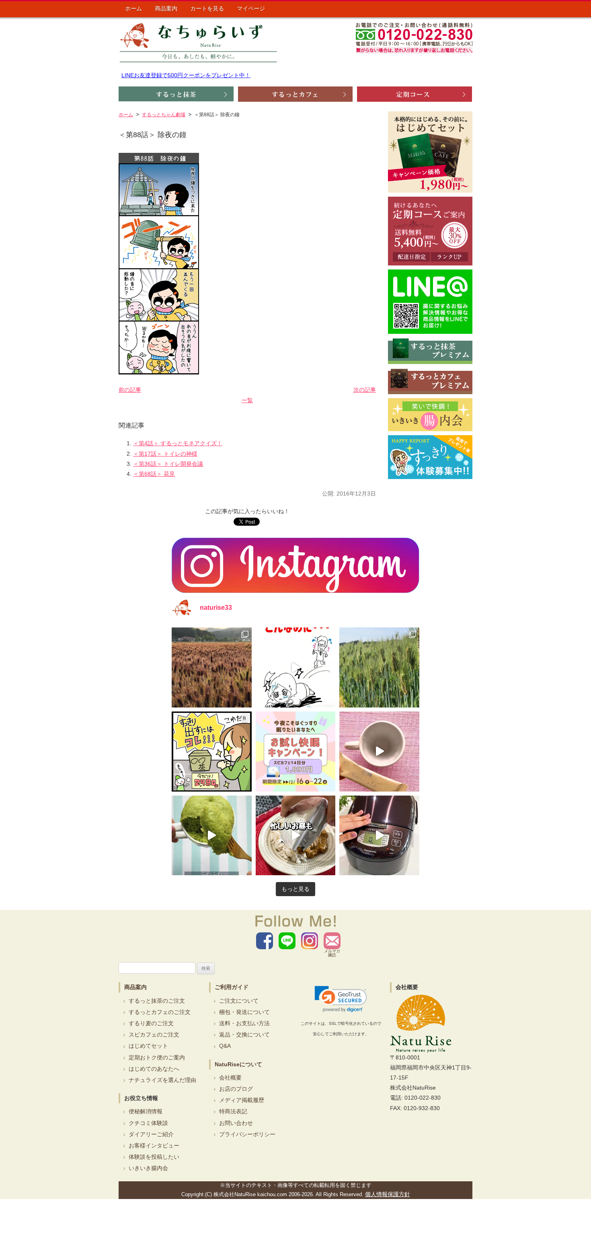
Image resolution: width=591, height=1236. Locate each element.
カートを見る (207, 8)
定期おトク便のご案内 (157, 1057)
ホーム (133, 8)
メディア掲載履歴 (241, 1100)
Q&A (225, 1046)
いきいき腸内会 (148, 1168)
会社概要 (230, 1077)
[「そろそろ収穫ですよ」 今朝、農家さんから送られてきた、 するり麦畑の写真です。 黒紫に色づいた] (212, 667)
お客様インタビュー (154, 1145)
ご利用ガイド (231, 987)
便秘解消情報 (145, 1111)
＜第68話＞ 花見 (154, 474)
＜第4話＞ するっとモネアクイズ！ (177, 443)
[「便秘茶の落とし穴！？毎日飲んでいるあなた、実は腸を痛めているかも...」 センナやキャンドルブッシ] (212, 752)
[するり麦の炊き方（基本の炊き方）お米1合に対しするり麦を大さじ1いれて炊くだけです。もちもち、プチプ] (379, 836)
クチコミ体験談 (148, 1123)
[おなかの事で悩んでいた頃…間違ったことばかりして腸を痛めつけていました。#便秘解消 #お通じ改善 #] (296, 667)
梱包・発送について (244, 1012)
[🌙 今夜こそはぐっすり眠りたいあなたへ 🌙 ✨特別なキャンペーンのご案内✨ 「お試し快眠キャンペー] (296, 752)
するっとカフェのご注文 (160, 1012)
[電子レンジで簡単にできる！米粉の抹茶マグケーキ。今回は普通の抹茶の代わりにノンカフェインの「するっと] (212, 836)
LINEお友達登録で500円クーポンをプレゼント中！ (185, 75)
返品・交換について (244, 1034)
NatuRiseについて (238, 1064)
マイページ (251, 8)
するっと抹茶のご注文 (157, 1000)
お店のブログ (236, 1089)
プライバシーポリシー (247, 1134)
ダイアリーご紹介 (151, 1134)
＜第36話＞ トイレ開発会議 (168, 464)
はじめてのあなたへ (154, 1068)
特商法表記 (233, 1111)
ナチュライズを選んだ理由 (162, 1080)
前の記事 (130, 390)
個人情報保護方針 (387, 1194)
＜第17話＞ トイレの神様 (165, 453)
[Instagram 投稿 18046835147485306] (379, 752)
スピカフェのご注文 (154, 1034)
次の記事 (364, 390)
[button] (341, 999)
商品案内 (166, 8)
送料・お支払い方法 (244, 1023)
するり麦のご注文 (151, 1023)
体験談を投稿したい (154, 1157)
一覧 (247, 400)
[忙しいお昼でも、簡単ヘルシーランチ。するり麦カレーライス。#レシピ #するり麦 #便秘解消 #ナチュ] (296, 836)
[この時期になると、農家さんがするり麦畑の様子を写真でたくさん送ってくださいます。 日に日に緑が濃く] (379, 667)
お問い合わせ (236, 1123)
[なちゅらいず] (198, 42)
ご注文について (239, 1000)
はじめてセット (148, 1046)
